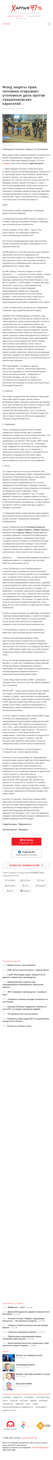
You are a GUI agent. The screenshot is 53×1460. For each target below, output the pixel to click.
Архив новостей (34, 16)
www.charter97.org (29, 1438)
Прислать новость (15, 16)
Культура (14, 1400)
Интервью (43, 1400)
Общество (17, 1397)
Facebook (11, 880)
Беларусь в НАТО (9, 1410)
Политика (6, 1397)
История (24, 1400)
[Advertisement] (26, 56)
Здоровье (19, 1404)
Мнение (5, 1351)
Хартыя (26, 8)
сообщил (6, 163)
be (17, 18)
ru (21, 18)
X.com (41, 880)
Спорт (5, 1400)
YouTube (26, 880)
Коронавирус (41, 1407)
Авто (28, 1404)
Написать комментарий (26, 865)
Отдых (35, 1404)
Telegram (26, 891)
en (25, 18)
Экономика (29, 1397)
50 (23, 104)
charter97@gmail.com (40, 1447)
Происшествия (43, 1397)
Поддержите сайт (26, 841)
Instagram (42, 886)
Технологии (7, 1404)
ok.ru (26, 886)
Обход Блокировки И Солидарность (17, 1407)
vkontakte (11, 886)
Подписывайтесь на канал (26, 853)
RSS (11, 891)
